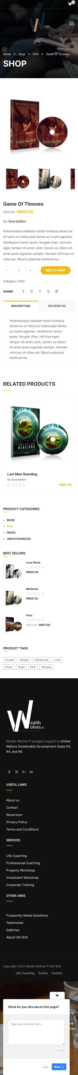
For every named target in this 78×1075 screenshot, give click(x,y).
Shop (22, 54)
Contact (12, 807)
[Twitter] (31, 291)
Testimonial (14, 923)
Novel (11, 532)
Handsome (41, 659)
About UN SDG (17, 937)
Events (43, 973)
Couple (9, 659)
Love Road (33, 562)
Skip (45, 1066)
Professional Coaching (23, 863)
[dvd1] (39, 125)
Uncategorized (19, 538)
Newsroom (14, 815)
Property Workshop (20, 870)
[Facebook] (23, 291)
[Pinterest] (40, 291)
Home (7, 54)
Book (11, 520)
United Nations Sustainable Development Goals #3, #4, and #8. (38, 746)
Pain (29, 615)
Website (46, 667)
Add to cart (55, 270)
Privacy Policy (16, 822)
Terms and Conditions (22, 829)
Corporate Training (20, 885)
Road (21, 667)
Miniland (32, 589)
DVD (35, 54)
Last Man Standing (22, 474)
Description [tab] (20, 306)
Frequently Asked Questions (27, 915)
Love (57, 659)
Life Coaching (16, 856)
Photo (8, 667)
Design (24, 659)
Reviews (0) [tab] (57, 306)
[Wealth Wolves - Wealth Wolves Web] (40, 24)
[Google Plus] (48, 291)
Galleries (12, 930)
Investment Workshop (22, 878)
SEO (33, 667)
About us (12, 800)
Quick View (39, 464)
